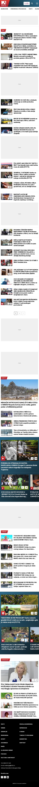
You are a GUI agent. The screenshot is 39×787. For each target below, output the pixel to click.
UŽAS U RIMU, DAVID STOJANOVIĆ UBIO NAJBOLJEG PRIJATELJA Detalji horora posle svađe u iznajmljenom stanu (25, 292)
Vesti (4, 378)
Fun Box (3, 754)
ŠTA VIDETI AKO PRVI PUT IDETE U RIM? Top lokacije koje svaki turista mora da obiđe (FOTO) (26, 165)
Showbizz (4, 742)
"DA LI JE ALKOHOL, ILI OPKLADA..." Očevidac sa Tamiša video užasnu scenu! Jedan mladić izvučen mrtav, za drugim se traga (26, 432)
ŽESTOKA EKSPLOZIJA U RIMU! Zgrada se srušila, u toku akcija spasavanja (24, 111)
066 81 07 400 (7, 763)
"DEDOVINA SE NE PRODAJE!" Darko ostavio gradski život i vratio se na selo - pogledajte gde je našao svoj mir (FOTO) (19, 620)
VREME (4, 531)
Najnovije (4, 9)
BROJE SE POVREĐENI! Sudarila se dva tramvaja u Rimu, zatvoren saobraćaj (25, 120)
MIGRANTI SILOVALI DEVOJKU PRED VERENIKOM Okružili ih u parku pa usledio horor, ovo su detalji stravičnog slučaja (24, 253)
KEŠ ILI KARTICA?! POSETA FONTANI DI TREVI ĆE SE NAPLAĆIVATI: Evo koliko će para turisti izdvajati (25, 242)
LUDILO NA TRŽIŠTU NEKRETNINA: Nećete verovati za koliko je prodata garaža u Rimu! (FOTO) (25, 56)
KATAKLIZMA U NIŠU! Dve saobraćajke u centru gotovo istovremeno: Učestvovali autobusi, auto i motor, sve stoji (26, 414)
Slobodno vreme (7, 750)
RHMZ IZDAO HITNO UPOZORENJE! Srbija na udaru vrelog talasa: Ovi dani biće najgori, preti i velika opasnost (25, 547)
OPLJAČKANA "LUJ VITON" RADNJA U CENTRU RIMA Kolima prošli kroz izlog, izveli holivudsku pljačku (26, 271)
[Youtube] (8, 777)
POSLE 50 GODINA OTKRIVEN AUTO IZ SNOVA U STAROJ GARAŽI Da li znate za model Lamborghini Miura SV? (13, 494)
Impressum (23, 728)
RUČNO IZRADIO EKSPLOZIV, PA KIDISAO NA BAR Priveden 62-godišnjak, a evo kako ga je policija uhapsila (26, 130)
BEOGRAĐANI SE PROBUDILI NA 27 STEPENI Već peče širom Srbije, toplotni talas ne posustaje (25, 584)
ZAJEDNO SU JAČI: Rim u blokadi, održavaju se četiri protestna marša (25, 102)
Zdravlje (5, 659)
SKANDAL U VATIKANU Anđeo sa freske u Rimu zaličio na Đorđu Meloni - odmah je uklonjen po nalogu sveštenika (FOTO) (25, 175)
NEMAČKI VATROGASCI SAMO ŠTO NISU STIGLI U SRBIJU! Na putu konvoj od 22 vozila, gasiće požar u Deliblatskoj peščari (19, 405)
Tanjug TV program (26, 735)
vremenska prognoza (18, 9)
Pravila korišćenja (26, 724)
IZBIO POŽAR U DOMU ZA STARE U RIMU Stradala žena (26, 261)
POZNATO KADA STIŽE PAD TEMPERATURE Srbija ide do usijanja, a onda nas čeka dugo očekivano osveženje (25, 575)
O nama (22, 731)
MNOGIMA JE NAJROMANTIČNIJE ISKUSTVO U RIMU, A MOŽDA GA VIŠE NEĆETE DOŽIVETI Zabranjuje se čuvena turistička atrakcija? (25, 47)
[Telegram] (11, 38)
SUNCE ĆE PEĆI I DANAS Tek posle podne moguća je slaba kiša (24, 566)
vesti (30, 9)
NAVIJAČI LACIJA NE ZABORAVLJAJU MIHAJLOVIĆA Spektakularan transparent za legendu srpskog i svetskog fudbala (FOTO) (24, 197)
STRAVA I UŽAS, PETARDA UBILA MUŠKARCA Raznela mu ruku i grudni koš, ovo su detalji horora (25, 184)
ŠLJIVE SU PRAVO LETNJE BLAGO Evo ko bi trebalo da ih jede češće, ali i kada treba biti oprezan (25, 695)
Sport (3, 739)
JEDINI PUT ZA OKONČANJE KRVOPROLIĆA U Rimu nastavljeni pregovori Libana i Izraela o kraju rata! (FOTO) (25, 36)
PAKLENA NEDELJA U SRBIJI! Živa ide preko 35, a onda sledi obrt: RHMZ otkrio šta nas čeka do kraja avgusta (26, 556)
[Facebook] (9, 38)
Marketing (23, 739)
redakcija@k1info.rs (9, 765)
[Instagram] (5, 777)
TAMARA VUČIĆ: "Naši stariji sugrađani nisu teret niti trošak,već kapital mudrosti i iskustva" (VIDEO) (26, 65)
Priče (2, 746)
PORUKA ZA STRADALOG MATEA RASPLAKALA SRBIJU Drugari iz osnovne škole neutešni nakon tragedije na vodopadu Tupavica (19, 466)
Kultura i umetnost (8, 757)
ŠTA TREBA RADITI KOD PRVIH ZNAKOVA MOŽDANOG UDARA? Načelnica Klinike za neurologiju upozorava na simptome (17, 686)
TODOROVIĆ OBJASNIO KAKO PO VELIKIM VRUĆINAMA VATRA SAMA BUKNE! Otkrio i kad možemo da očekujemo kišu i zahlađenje (25, 538)
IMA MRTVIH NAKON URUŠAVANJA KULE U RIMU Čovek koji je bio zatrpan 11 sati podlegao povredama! (25, 302)
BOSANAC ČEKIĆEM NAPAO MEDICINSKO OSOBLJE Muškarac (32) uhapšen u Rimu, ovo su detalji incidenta (26, 232)
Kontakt (23, 742)
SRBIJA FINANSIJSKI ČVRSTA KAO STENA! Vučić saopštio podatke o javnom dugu (25, 423)
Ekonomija (4, 735)
